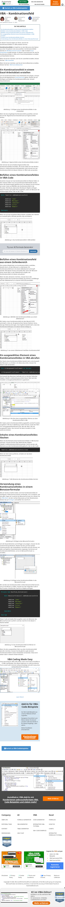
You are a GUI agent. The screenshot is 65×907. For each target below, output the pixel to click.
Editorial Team (7, 824)
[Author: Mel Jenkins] (2, 18)
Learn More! (20, 697)
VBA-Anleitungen (39, 4)
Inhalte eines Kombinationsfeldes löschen (12, 37)
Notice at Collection (57, 876)
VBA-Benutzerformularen (13, 51)
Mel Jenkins (7, 20)
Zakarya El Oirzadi (35, 20)
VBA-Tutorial (23, 1)
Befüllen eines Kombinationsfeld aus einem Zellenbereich (17, 32)
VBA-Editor (5, 498)
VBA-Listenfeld (9, 60)
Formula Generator (24, 820)
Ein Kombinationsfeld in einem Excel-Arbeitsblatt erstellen (17, 29)
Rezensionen (6, 833)
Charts (51, 829)
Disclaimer (5, 875)
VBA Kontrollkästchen (16, 65)
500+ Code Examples (39, 830)
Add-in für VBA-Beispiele (54, 855)
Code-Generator (38, 820)
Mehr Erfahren (53, 799)
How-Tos (52, 824)
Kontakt (4, 829)
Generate (33, 251)
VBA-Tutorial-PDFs (55, 860)
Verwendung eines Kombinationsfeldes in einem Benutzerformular (19, 39)
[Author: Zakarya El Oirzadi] (30, 18)
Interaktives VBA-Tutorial (39, 825)
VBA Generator (22, 824)
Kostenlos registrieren (55, 866)
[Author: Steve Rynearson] (16, 18)
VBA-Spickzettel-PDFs (56, 858)
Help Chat (20, 833)
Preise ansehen (55, 3)
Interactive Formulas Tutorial (55, 834)
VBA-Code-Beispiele (24, 4)
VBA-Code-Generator (37, 1)
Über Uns (5, 820)
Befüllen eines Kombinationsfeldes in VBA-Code (14, 31)
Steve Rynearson (21, 20)
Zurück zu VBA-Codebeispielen (16, 8)
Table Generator (23, 829)
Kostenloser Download (29, 737)
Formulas (52, 820)
